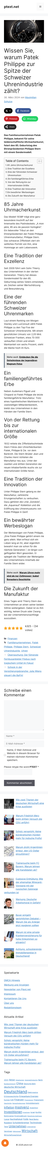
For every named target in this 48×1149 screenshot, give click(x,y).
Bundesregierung (10, 1084)
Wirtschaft (30, 1131)
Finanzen (12, 638)
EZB (12, 1100)
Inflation (9, 1107)
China (19, 1083)
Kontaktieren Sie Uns (15, 998)
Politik (26, 1119)
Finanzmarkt (39, 1100)
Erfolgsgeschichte (11, 1096)
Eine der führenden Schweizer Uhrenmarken (22, 174)
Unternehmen (17, 1126)
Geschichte (8, 1103)
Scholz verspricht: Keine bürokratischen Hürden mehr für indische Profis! (21, 1043)
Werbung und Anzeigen (16, 985)
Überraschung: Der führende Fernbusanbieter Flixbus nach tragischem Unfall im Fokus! (21, 659)
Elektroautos (33, 1092)
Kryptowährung (20, 1116)
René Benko (34, 1119)
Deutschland (15, 1091)
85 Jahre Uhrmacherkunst (20, 165)
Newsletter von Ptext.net (17, 989)
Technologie (36, 1122)
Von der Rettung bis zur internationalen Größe (19, 184)
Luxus (6, 1119)
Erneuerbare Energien (28, 1096)
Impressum (10, 994)
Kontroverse (9, 1116)
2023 (6, 1080)
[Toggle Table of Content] (38, 161)
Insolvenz (22, 1107)
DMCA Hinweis (12, 980)
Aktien (12, 1080)
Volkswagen (17, 1131)
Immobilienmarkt (32, 1103)
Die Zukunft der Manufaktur (21, 195)
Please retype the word (21, 767)
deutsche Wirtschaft (14, 1087)
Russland (8, 1122)
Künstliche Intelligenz (34, 1116)
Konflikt (38, 1112)
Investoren (26, 1112)
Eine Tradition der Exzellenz (21, 168)
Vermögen (8, 1131)
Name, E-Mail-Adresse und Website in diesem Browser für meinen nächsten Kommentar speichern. (23, 755)
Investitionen (13, 1112)
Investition (34, 1108)
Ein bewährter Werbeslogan (20, 192)
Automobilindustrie (31, 1080)
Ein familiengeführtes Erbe (21, 178)
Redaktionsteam (12, 1007)
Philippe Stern (21, 646)
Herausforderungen (18, 1103)
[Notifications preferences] (5, 1143)
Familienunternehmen (19, 642)
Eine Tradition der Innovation (22, 189)
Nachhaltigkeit (16, 1119)
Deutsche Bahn (30, 1084)
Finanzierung (29, 1100)
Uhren (24, 650)
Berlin (40, 1080)
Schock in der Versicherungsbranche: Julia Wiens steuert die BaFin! (22, 671)
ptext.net (11, 7)
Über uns (9, 1003)
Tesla (6, 1127)
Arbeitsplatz (20, 1080)
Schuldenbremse (21, 1122)
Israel (33, 1112)
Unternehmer (31, 1127)
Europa (7, 1100)
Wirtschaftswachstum (12, 1135)
